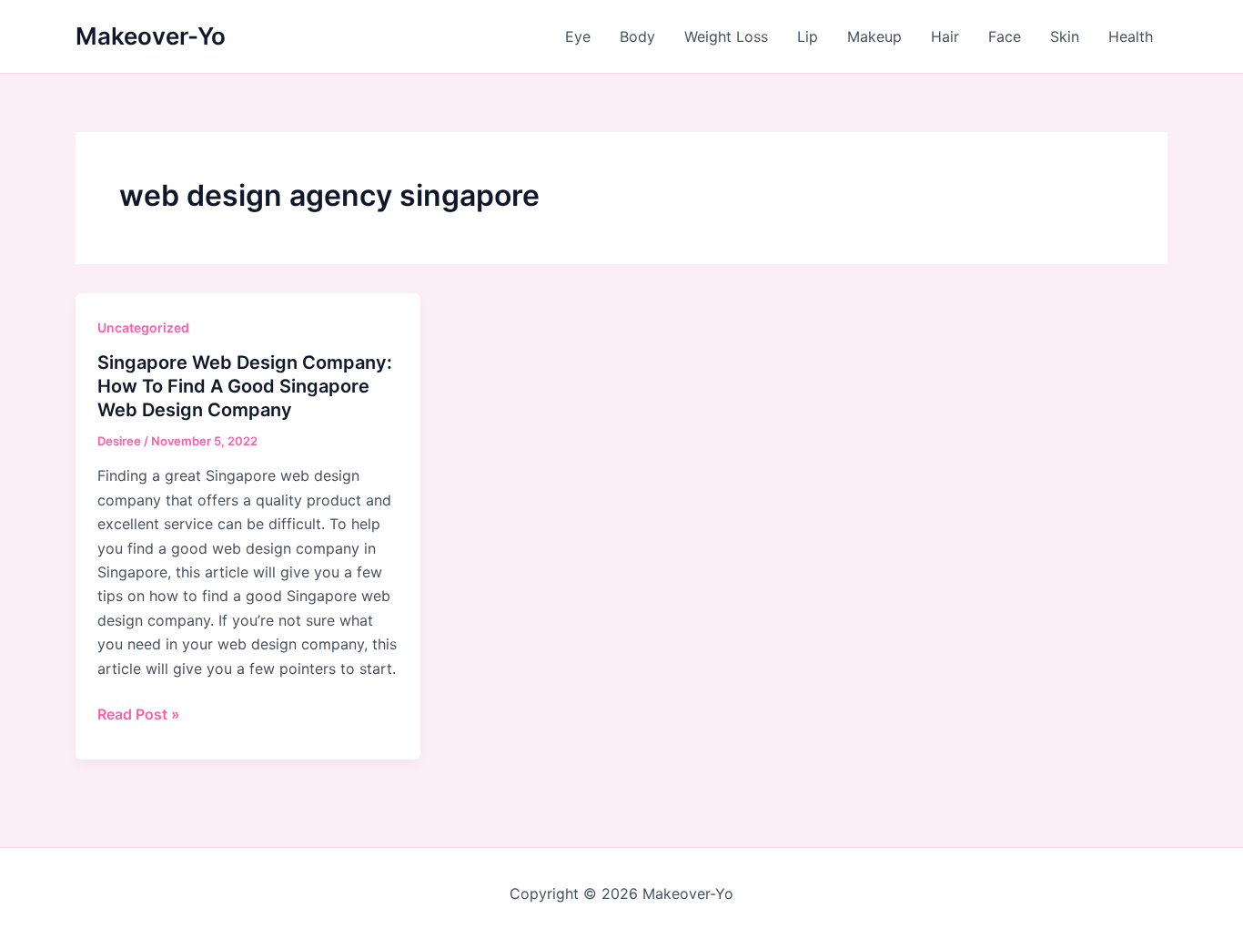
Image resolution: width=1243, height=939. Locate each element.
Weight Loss (726, 36)
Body (637, 36)
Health (1130, 36)
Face (1004, 36)
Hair (945, 36)
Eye (578, 36)
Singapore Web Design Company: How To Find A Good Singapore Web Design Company (244, 386)
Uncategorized (143, 327)
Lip (807, 36)
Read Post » (138, 715)
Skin (1064, 36)
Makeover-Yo (151, 36)
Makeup (874, 36)
